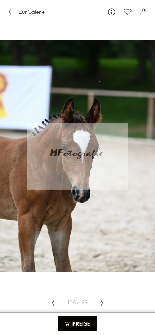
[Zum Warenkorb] (143, 12)
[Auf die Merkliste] (127, 12)
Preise (80, 324)
